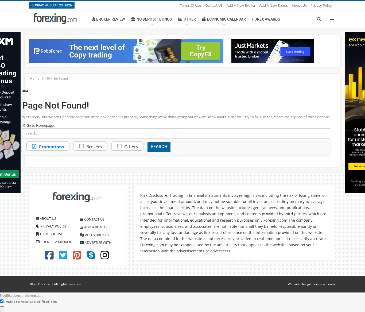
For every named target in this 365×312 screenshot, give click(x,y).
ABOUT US (47, 218)
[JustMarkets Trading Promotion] (272, 50)
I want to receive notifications (30, 301)
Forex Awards (266, 19)
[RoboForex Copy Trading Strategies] (126, 50)
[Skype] (91, 257)
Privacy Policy (321, 5)
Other (190, 19)
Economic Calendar (226, 19)
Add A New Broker (241, 5)
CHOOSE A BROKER (55, 241)
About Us (299, 5)
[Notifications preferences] (2, 309)
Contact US (214, 5)
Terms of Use (190, 5)
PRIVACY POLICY (53, 226)
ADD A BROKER (96, 234)
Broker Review (110, 19)
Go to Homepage (40, 125)
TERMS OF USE (51, 234)
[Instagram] (104, 257)
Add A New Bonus (273, 5)
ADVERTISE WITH (98, 242)
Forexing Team (324, 284)
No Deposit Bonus (154, 19)
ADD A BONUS (95, 227)
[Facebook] (49, 257)
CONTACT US (93, 219)
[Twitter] (63, 257)
